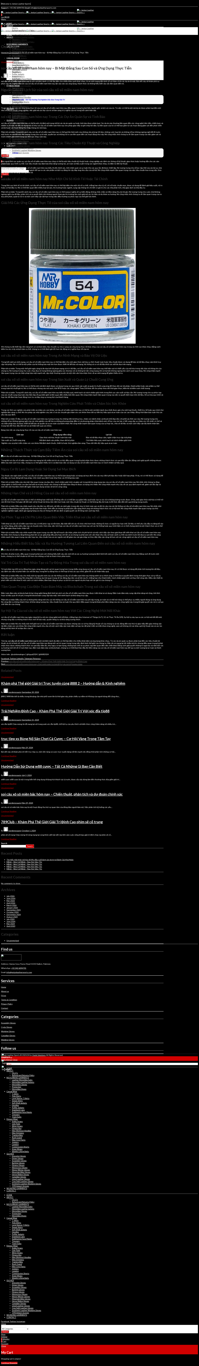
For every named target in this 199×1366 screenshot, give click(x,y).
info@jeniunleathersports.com (19, 972)
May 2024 (10, 924)
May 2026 (10, 900)
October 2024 (12, 912)
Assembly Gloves (8, 1023)
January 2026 (12, 907)
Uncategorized (12, 52)
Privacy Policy (7, 1004)
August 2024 (12, 917)
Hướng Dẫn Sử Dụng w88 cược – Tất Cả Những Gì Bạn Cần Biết (51, 766)
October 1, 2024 (29, 830)
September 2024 (13, 914)
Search (5, 174)
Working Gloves (8, 1031)
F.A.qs (3, 995)
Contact (4, 1008)
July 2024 (10, 919)
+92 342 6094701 (18, 968)
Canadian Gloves (8, 1035)
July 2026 (10, 896)
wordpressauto (14, 77)
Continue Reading (8, 700)
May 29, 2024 (27, 77)
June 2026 (10, 898)
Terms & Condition (9, 1000)
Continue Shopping (9, 1363)
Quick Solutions (39, 1055)
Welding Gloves (7, 1040)
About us (5, 991)
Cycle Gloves (6, 1027)
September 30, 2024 (30, 692)
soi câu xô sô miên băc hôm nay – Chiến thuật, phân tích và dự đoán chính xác (62, 794)
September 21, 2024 (30, 720)
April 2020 (10, 926)
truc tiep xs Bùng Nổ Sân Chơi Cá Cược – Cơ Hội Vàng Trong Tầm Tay (56, 738)
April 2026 (10, 903)
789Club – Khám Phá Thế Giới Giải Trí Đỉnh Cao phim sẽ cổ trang (52, 822)
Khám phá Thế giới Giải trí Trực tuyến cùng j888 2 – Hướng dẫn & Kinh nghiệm (63, 683)
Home (3, 52)
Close (3, 1324)
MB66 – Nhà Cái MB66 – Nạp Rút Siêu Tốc (24, 862)
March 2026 (11, 905)
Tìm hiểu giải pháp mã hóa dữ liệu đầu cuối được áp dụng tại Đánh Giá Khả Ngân (40, 860)
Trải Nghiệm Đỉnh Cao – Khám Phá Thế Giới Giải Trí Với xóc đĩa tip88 (55, 711)
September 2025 (13, 910)
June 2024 (10, 921)
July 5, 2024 (27, 775)
